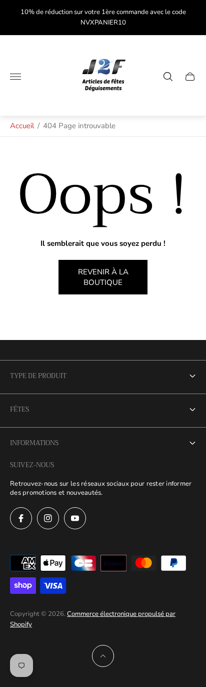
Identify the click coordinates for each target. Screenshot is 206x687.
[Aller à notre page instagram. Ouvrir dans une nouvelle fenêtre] (48, 518)
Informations (34, 443)
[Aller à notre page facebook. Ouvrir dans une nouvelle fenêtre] (21, 518)
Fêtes (19, 409)
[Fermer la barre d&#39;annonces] (190, 18)
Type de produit (38, 376)
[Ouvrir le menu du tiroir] (15, 77)
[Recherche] (168, 77)
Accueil (22, 126)
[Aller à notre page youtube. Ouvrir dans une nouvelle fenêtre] (75, 518)
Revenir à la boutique (103, 277)
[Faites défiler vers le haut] (103, 656)
